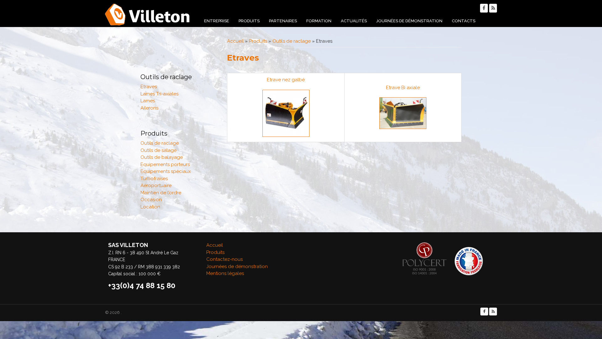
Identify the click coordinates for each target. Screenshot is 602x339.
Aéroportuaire (156, 185)
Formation (318, 21)
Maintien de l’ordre (160, 193)
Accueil (235, 41)
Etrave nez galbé (286, 80)
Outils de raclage (291, 41)
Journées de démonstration (409, 21)
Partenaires (283, 21)
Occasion (151, 199)
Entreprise (216, 21)
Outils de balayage (161, 157)
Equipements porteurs (165, 164)
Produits (249, 21)
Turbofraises (154, 178)
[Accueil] (147, 14)
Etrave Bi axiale (403, 87)
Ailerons (149, 108)
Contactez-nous (224, 259)
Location (150, 207)
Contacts (463, 21)
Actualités (354, 21)
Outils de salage (158, 150)
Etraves (148, 86)
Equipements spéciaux (165, 171)
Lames (147, 101)
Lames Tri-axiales (159, 94)
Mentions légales (225, 273)
